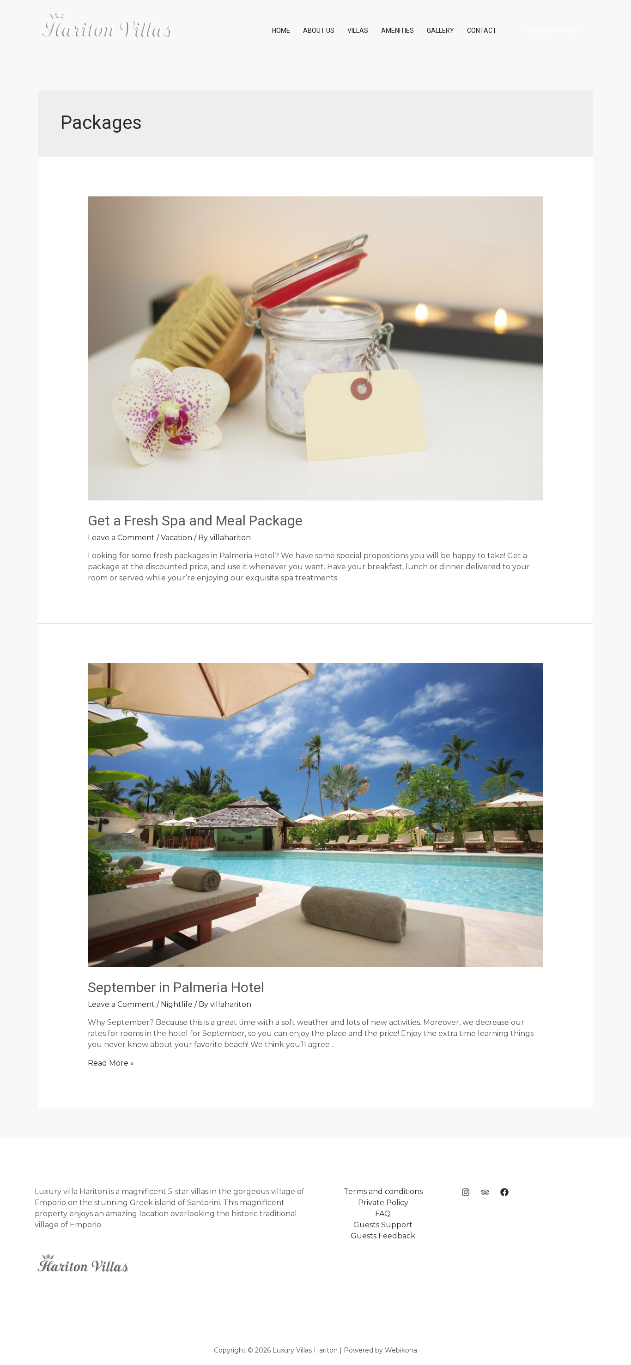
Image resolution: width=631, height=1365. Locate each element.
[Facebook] (504, 1192)
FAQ (383, 1213)
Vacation (176, 537)
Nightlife (177, 1004)
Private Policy (383, 1202)
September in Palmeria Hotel (176, 987)
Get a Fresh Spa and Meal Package (195, 520)
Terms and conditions (383, 1191)
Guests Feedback (383, 1235)
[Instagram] (465, 1192)
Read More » (111, 1063)
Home (281, 30)
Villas (357, 30)
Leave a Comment (121, 537)
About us (318, 30)
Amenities (397, 30)
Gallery (440, 30)
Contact (482, 30)
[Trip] (485, 1192)
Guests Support (383, 1224)
